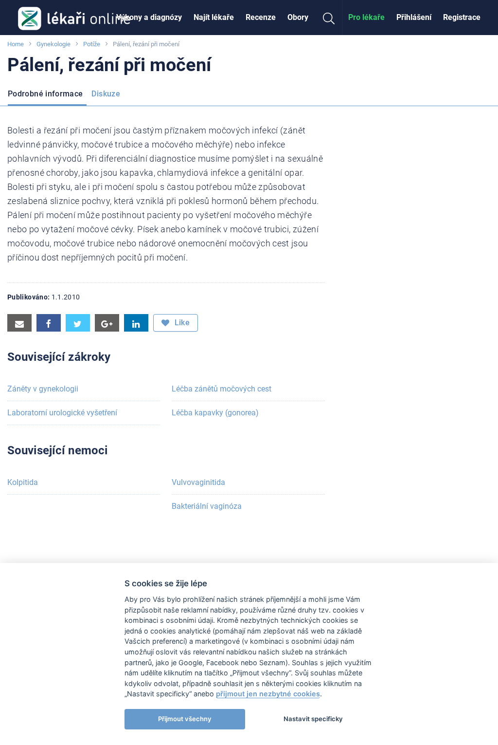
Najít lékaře (214, 17)
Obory (297, 17)
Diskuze (105, 93)
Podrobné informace (45, 93)
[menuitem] (149, 17)
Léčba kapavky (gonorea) (215, 412)
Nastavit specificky (313, 719)
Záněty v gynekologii (42, 388)
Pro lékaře (366, 17)
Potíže (91, 44)
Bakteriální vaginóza (207, 506)
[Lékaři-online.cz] (74, 17)
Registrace (461, 17)
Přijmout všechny (185, 719)
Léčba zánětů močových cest (221, 388)
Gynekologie (53, 44)
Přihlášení (413, 17)
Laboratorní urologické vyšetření (62, 412)
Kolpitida (22, 482)
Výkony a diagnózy (149, 17)
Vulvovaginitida (198, 482)
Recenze (261, 17)
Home (15, 44)
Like (181, 322)
